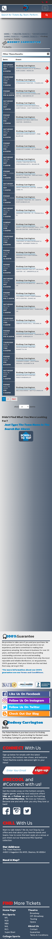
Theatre (33, 910)
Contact (33, 929)
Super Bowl (10, 932)
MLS (6, 929)
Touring (33, 918)
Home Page (9, 910)
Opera (33, 921)
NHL (6, 926)
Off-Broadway (37, 916)
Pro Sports (9, 914)
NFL (6, 917)
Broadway (34, 913)
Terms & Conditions (39, 935)
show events (24, 406)
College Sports (11, 936)
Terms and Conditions (32, 672)
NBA (7, 923)
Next (14, 399)
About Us (33, 926)
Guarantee (35, 932)
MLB (7, 920)
